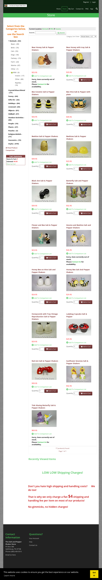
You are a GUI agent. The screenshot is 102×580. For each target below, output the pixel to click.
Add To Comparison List (43, 76)
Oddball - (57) (13, 114)
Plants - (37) (13, 127)
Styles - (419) (13, 144)
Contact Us (41, 84)
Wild (52, 29)
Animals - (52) (15, 41)
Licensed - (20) (14, 107)
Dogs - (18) (15, 55)
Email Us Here (10, 555)
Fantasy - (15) (16, 58)
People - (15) (13, 123)
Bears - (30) (15, 44)
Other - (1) (14, 69)
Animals (45, 29)
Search (62, 33)
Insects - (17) (19, 76)
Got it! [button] (94, 574)
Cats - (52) (14, 51)
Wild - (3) (16, 72)
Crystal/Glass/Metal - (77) (16, 91)
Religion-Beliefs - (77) (15, 135)
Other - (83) (19, 79)
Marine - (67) (15, 65)
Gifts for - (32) (14, 100)
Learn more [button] (9, 575)
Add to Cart (86, 80)
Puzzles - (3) (13, 131)
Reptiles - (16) (18, 84)
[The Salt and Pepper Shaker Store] (15, 5)
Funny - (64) (13, 96)
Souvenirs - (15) (14, 140)
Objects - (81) (13, 110)
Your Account (34, 538)
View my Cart (11, 164)
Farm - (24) (15, 62)
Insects (58, 29)
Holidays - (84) (14, 103)
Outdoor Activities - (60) (16, 118)
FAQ (30, 542)
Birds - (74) (15, 47)
